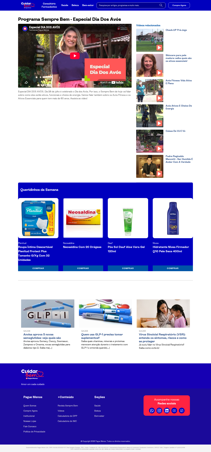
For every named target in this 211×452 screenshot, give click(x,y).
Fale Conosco (29, 426)
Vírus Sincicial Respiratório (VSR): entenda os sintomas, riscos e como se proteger (163, 338)
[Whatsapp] (152, 410)
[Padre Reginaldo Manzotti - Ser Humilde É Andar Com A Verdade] (149, 166)
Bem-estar (88, 5)
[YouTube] (174, 410)
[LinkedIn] (167, 410)
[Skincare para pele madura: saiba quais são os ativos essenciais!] (149, 65)
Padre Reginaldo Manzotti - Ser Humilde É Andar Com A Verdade (179, 159)
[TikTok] (182, 410)
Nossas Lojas (29, 421)
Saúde (64, 5)
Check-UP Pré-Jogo (176, 30)
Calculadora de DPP (67, 416)
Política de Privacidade (34, 431)
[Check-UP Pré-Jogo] (149, 40)
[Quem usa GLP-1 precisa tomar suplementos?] (105, 313)
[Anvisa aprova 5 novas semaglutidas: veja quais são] (47, 313)
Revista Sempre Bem (68, 405)
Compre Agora (179, 5)
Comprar (38, 268)
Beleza (75, 5)
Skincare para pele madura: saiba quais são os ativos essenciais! (179, 58)
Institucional (29, 416)
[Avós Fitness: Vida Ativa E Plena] (149, 90)
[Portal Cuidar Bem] (29, 5)
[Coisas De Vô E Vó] (149, 141)
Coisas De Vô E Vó (175, 131)
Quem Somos (29, 405)
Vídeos (61, 411)
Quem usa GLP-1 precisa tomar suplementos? (102, 336)
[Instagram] (159, 410)
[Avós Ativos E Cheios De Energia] (149, 115)
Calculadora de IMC (67, 421)
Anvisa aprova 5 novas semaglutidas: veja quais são (42, 336)
